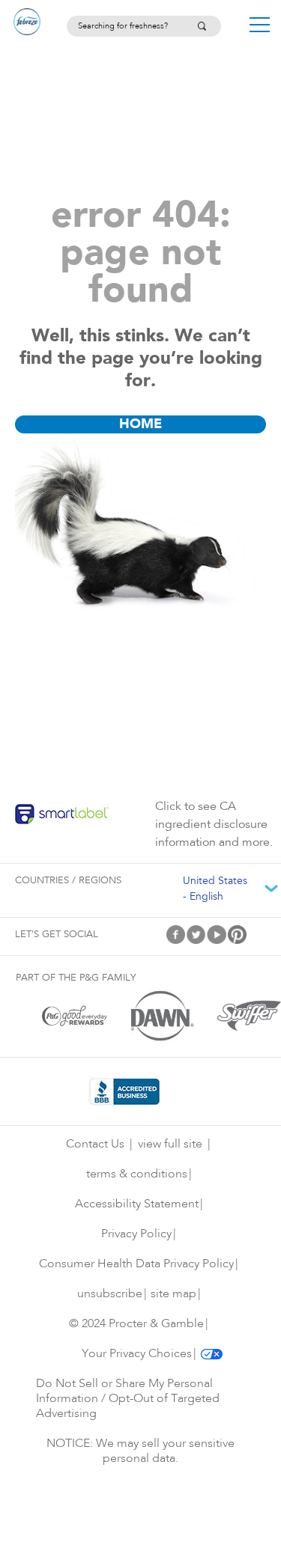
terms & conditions (136, 1174)
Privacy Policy (136, 1234)
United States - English (215, 890)
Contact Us (95, 1145)
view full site (170, 1145)
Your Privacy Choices (137, 1354)
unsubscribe (109, 1294)
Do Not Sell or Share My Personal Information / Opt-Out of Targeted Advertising (128, 1399)
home (140, 424)
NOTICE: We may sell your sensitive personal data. (140, 1451)
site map (173, 1294)
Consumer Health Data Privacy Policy (136, 1264)
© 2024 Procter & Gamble (136, 1324)
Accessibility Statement (137, 1204)
